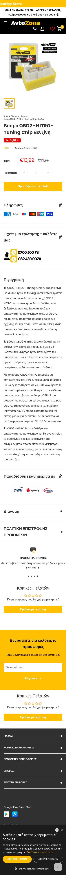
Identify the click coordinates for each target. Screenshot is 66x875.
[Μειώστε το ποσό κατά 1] (23, 173)
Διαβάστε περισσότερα (40, 852)
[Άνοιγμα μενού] (5, 22)
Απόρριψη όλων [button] (48, 859)
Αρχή (6, 116)
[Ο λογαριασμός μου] (42, 29)
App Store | (11, 3)
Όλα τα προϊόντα (18, 116)
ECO (6, 148)
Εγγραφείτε (33, 678)
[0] (59, 28)
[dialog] (33, 850)
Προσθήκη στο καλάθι (33, 186)
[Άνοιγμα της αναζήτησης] (35, 29)
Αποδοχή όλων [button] (17, 859)
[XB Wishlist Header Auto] (52, 29)
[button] (33, 869)
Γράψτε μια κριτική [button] (33, 609)
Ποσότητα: (10, 173)
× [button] (61, 829)
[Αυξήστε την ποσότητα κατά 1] (48, 173)
